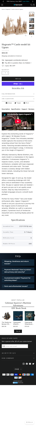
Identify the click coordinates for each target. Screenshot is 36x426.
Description (6, 109)
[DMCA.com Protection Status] (18, 383)
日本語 (17, 369)
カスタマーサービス (9, 353)
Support (24, 109)
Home (3, 9)
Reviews (31, 109)
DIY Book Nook (19, 308)
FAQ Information (8, 94)
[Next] (33, 315)
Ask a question (8, 98)
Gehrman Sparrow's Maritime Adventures (18, 304)
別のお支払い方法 (18, 88)
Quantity (5, 69)
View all (18, 331)
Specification (15, 109)
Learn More (25, 1)
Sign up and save (10, 338)
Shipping (4, 56)
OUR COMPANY (8, 358)
